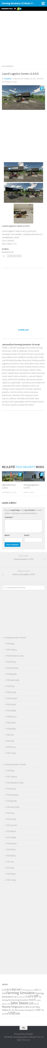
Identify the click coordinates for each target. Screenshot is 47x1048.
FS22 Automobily (12, 807)
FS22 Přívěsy (11, 788)
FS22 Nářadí (11, 831)
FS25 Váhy (10, 741)
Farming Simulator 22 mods (15, 764)
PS (32, 1010)
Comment (9, 517)
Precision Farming (24, 1010)
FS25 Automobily (12, 680)
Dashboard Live (29, 990)
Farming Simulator (20, 992)
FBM (15, 997)
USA (6, 1013)
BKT (19, 989)
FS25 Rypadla (11, 674)
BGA (14, 989)
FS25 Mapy (10, 643)
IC (35, 999)
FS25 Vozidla (11, 692)
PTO (35, 1010)
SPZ (39, 1009)
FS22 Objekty (7, 66)
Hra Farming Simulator (18, 1000)
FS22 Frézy (10, 813)
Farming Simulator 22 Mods (24, 1037)
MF (24, 1007)
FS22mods (7, 79)
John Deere (19, 1003)
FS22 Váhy (10, 868)
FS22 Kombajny (12, 795)
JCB (8, 1004)
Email (27, 535)
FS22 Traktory (11, 776)
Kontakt (30, 1034)
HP (36, 996)
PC (13, 1010)
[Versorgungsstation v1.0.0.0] (34, 476)
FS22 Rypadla (11, 801)
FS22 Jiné (10, 861)
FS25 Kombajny (12, 668)
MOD (27, 1007)
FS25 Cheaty (11, 753)
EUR (4, 993)
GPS (30, 996)
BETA (9, 989)
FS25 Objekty (11, 710)
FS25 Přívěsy (11, 662)
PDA (15, 1010)
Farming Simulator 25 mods (15, 637)
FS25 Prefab (11, 722)
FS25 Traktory (11, 649)
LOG (35, 1004)
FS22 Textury (11, 874)
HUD (31, 999)
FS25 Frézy (10, 686)
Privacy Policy (19, 1034)
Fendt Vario (21, 997)
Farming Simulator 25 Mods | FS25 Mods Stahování (19, 3)
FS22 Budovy (11, 843)
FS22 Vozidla (11, 819)
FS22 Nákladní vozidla (15, 782)
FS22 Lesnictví (11, 825)
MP (31, 1007)
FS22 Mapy (10, 770)
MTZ (34, 1007)
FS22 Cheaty (11, 880)
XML (18, 1013)
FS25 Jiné (10, 735)
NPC (10, 1010)
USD (11, 1013)
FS (26, 996)
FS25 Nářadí (11, 704)
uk (3, 1014)
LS (38, 1003)
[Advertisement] (23, 36)
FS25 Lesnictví (11, 698)
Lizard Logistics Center (14, 256)
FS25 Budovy (11, 716)
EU (40, 990)
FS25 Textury (11, 747)
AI (5, 989)
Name (7, 535)
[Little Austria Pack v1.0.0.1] (12, 476)
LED (31, 1003)
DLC (37, 989)
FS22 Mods (8, 1037)
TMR (42, 1010)
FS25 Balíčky (11, 728)
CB (23, 990)
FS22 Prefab (11, 849)
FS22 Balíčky (11, 855)
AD (3, 990)
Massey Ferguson (12, 1006)
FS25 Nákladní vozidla (15, 656)
